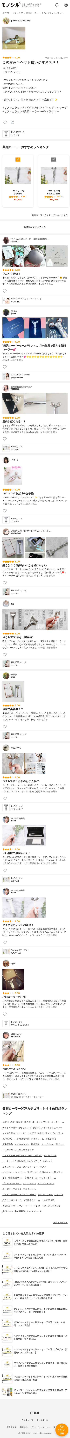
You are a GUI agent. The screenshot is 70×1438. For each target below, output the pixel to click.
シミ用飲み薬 (19, 1161)
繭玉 (4, 1178)
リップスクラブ (26, 1150)
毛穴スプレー (8, 1139)
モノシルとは (42, 1420)
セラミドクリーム (47, 1178)
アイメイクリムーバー (51, 1128)
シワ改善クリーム (31, 1200)
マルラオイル (29, 1189)
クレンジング (25, 1128)
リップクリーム (9, 1150)
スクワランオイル (45, 1183)
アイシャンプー (22, 1144)
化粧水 (5, 1122)
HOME (35, 1413)
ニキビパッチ (8, 1167)
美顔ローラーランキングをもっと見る (50, 215)
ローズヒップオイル (11, 1189)
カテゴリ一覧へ (60, 1222)
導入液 (27, 1122)
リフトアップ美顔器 (51, 1206)
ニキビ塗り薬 (48, 1200)
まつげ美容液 (23, 1139)
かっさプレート (34, 1211)
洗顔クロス (32, 1172)
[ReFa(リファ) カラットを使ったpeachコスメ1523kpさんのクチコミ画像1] (13, 38)
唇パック (60, 1144)
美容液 (19, 1122)
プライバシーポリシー (40, 1427)
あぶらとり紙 (50, 1155)
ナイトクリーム (45, 1194)
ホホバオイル (29, 1183)
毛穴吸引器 (20, 1211)
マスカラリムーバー (11, 1133)
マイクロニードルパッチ (14, 1172)
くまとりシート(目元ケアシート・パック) (22, 1155)
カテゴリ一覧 (27, 1420)
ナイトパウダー (9, 1128)
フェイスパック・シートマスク (31, 1167)
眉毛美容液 (50, 1139)
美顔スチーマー (9, 1206)
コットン (6, 1161)
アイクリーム (37, 1139)
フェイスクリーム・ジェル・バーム (19, 1194)
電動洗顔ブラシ (15, 1178)
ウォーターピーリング (29, 1206)
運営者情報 (11, 1427)
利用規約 (24, 1427)
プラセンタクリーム (11, 1183)
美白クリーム (31, 1178)
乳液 (12, 1122)
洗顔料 (36, 1128)
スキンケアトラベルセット (39, 1161)
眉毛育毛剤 (7, 1144)
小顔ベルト (7, 1211)
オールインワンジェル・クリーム (48, 1122)
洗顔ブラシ (57, 1172)
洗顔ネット (45, 1172)
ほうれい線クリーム (11, 1200)
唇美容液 (35, 1144)
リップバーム (47, 1144)
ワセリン (58, 1194)
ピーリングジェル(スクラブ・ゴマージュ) (43, 1133)
